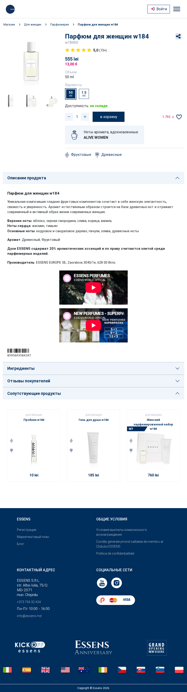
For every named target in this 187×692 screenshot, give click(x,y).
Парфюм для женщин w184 (98, 24)
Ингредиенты (21, 368)
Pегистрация (26, 530)
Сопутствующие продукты (34, 393)
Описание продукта (26, 177)
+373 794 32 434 (29, 602)
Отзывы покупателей (28, 380)
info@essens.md (29, 616)
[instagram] (116, 583)
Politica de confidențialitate (115, 553)
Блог (20, 544)
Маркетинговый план (33, 537)
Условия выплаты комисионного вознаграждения (121, 532)
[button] (54, 101)
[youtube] (102, 583)
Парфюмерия (59, 24)
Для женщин (32, 24)
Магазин (9, 24)
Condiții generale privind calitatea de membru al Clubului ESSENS (129, 544)
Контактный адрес (36, 570)
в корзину (108, 117)
